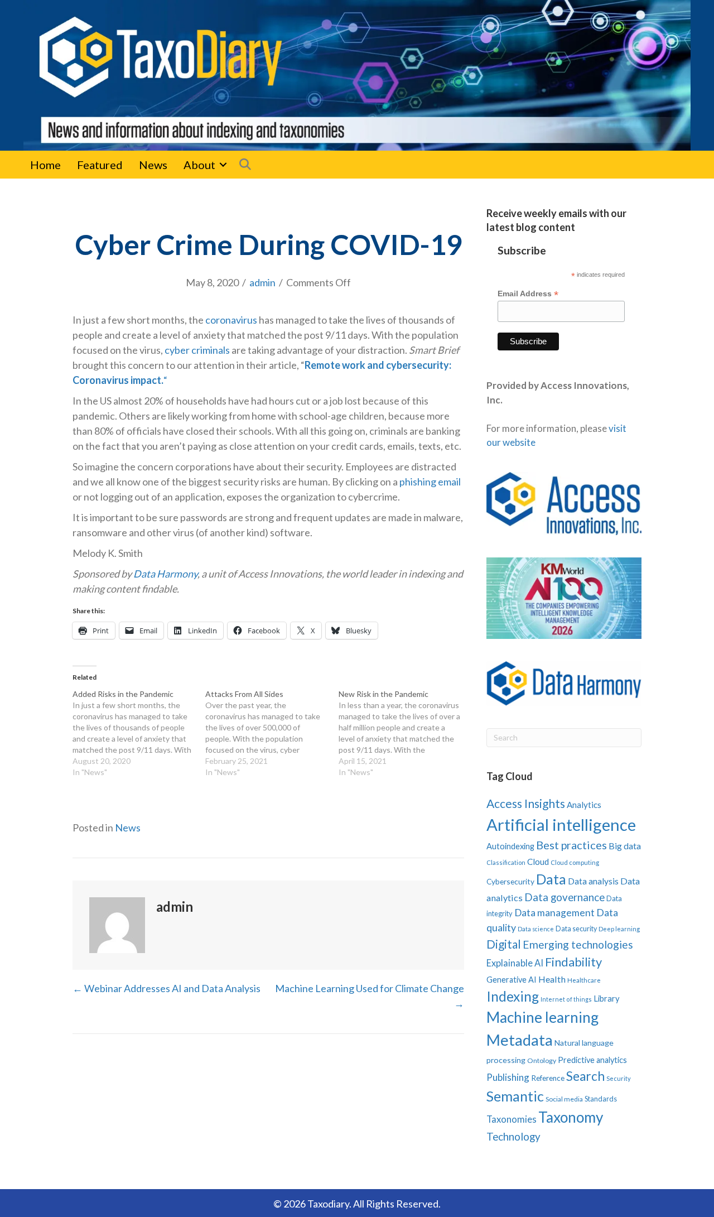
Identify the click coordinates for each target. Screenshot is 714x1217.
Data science (536, 928)
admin (262, 282)
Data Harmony (165, 573)
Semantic (515, 1096)
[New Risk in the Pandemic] (405, 733)
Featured (100, 164)
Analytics (584, 805)
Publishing (507, 1077)
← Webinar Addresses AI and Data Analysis (166, 988)
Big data (625, 845)
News (153, 164)
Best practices (571, 845)
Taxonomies (511, 1119)
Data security (576, 929)
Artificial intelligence (561, 824)
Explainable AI (514, 963)
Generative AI (511, 979)
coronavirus (231, 320)
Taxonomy (570, 1117)
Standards (601, 1098)
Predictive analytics (592, 1060)
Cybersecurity (510, 881)
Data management (554, 912)
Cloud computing (575, 862)
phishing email (430, 481)
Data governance (564, 897)
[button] (223, 164)
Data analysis (593, 881)
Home (45, 164)
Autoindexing (510, 846)
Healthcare (584, 980)
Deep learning (619, 928)
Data (551, 878)
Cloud (538, 862)
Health (552, 979)
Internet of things (566, 999)
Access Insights (525, 803)
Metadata (519, 1040)
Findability (573, 961)
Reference (548, 1078)
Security (618, 1078)
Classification (505, 862)
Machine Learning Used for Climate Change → (369, 995)
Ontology (541, 1060)
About (199, 164)
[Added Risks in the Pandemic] (139, 733)
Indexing (512, 996)
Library (607, 998)
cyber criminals (197, 350)
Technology (513, 1136)
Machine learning (542, 1017)
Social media (564, 1099)
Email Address (528, 293)
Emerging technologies (578, 944)
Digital (503, 944)
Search (585, 1076)
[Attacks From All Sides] (271, 733)
